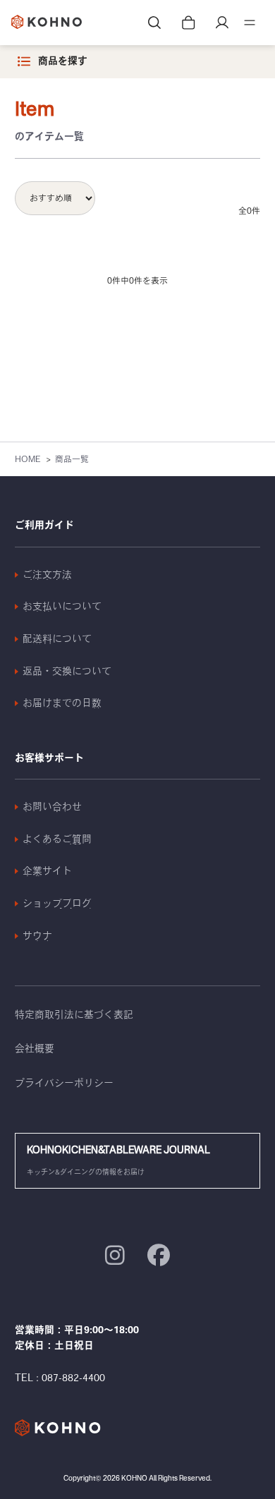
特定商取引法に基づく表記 (74, 1014)
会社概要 (34, 1048)
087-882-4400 (73, 1378)
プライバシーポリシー (64, 1083)
